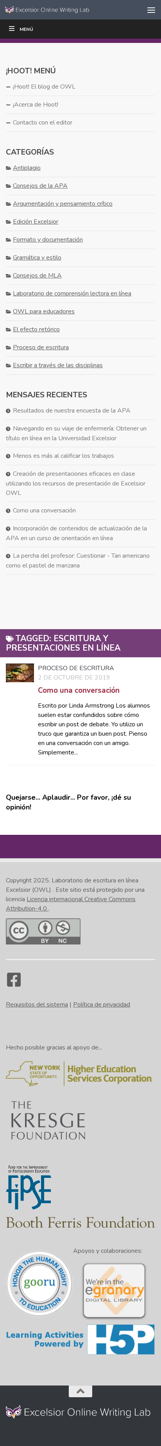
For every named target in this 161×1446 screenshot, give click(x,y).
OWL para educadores (44, 311)
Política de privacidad (101, 1004)
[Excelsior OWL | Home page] (63, 10)
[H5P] (80, 1353)
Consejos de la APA (40, 185)
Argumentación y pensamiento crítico (63, 203)
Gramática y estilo (37, 257)
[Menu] (151, 10)
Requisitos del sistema (37, 1004)
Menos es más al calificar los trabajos (63, 456)
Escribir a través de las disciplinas (58, 365)
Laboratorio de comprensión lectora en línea (72, 293)
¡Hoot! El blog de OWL (44, 86)
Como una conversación (79, 690)
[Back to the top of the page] (80, 1391)
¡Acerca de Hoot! (35, 104)
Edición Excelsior (35, 221)
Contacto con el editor (42, 122)
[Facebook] (13, 983)
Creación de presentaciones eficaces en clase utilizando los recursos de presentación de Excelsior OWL (75, 483)
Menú (26, 29)
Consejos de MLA (37, 275)
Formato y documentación (48, 239)
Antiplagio (27, 168)
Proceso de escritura (76, 668)
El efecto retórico (36, 329)
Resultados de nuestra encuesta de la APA (72, 410)
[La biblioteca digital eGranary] (114, 1319)
